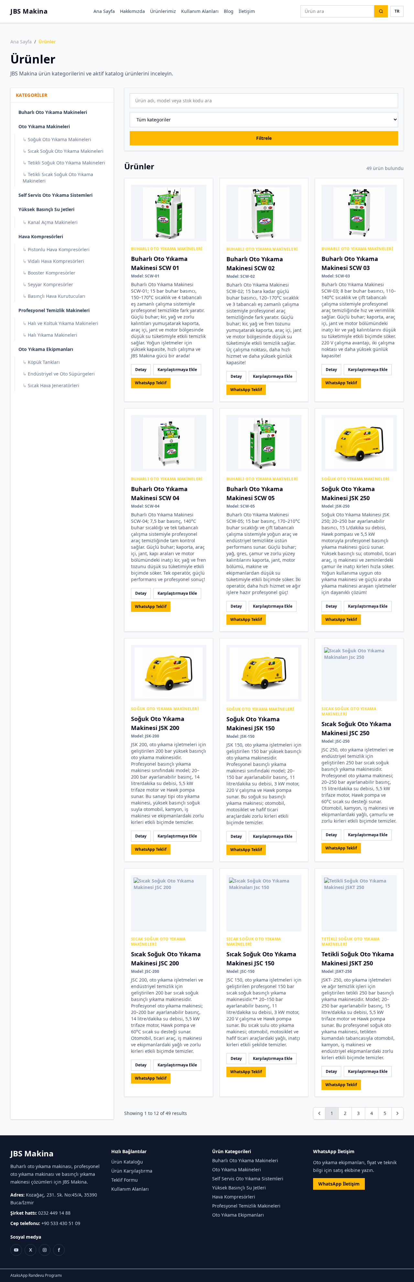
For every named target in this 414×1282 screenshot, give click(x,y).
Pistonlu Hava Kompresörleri (56, 249)
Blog (229, 11)
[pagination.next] (397, 1113)
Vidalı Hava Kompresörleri (53, 261)
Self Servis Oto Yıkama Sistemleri (55, 195)
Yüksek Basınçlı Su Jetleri (46, 209)
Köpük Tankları (41, 362)
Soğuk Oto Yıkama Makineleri (57, 139)
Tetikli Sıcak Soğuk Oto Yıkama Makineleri (58, 177)
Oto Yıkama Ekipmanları (45, 349)
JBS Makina (29, 11)
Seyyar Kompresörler (48, 284)
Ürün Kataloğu (127, 1162)
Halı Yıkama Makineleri (50, 335)
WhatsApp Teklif (151, 383)
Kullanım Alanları (200, 11)
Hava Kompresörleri (40, 236)
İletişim (247, 11)
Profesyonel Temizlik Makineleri (54, 310)
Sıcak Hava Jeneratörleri (51, 385)
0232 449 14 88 (54, 1213)
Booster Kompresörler (49, 273)
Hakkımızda (132, 11)
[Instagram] (44, 1250)
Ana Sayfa (104, 11)
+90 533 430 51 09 (60, 1223)
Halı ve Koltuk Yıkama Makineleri (60, 323)
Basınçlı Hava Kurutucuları (54, 296)
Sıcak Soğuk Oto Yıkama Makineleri (63, 151)
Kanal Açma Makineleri (50, 222)
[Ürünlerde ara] (381, 11)
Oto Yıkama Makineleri (44, 126)
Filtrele (264, 138)
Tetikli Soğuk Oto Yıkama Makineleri (64, 163)
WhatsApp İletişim (339, 1184)
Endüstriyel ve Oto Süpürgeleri (59, 374)
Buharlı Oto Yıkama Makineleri (52, 112)
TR (397, 11)
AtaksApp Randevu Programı (36, 1275)
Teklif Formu (124, 1180)
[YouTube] (16, 1250)
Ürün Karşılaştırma (131, 1171)
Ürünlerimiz (163, 11)
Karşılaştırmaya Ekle (177, 369)
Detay (141, 369)
